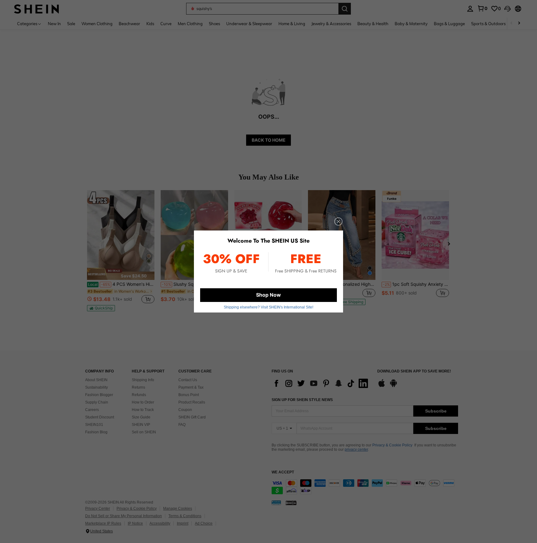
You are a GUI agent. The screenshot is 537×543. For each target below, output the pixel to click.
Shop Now (268, 295)
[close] (338, 221)
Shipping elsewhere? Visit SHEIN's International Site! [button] (268, 307)
